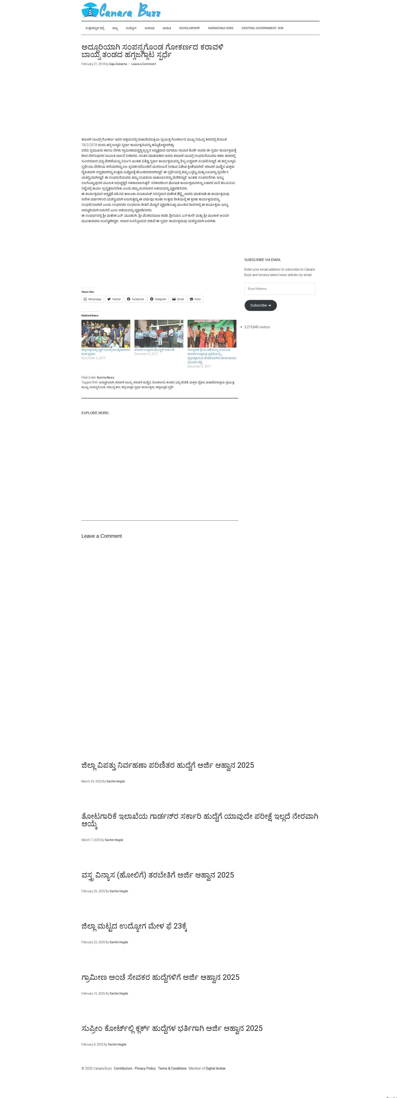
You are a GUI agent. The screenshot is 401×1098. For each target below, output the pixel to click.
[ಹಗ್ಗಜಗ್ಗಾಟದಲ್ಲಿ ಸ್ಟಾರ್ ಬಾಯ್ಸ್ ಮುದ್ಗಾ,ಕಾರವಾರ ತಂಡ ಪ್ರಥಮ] (105, 334)
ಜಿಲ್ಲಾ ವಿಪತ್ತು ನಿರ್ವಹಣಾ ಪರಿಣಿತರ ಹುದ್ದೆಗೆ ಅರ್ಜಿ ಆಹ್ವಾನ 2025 (167, 765)
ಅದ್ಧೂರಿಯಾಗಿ (106, 382)
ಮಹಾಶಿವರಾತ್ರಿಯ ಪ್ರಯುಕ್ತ (220, 382)
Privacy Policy (145, 1068)
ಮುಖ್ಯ (84, 387)
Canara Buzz (121, 10)
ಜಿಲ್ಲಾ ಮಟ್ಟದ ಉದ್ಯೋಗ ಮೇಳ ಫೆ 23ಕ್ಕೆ (134, 926)
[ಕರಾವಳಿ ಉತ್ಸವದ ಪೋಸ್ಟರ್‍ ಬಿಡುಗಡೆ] (159, 334)
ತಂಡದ (170, 382)
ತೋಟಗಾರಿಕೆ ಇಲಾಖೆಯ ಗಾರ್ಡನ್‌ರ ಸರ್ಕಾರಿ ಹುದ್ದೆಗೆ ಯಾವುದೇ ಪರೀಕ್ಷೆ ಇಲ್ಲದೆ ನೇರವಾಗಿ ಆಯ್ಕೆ (199, 820)
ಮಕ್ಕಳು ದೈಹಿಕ (196, 382)
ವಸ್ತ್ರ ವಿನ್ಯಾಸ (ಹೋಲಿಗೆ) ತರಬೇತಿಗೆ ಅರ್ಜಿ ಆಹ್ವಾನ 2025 (157, 875)
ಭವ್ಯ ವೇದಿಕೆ (181, 382)
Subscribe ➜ (260, 305)
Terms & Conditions (172, 1068)
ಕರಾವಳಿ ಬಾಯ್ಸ (123, 382)
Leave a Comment (144, 64)
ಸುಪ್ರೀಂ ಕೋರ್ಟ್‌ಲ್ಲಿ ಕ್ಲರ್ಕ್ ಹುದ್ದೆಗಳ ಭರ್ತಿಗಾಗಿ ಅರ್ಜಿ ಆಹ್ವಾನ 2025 (172, 1028)
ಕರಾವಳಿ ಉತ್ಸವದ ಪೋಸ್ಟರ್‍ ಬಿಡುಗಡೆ (154, 349)
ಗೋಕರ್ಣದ (158, 382)
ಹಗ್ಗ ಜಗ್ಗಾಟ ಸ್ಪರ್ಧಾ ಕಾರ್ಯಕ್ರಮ (138, 387)
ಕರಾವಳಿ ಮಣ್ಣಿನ (142, 382)
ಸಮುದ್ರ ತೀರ (113, 387)
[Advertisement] (159, 107)
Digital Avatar (216, 1068)
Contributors (123, 1068)
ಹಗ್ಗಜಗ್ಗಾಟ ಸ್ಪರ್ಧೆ (165, 387)
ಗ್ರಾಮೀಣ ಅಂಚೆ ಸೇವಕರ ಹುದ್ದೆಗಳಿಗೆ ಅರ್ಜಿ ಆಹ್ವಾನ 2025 (160, 977)
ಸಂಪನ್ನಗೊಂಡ (97, 387)
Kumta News (105, 377)
